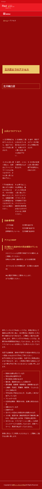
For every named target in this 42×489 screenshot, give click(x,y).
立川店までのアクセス (17, 69)
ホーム (5, 20)
